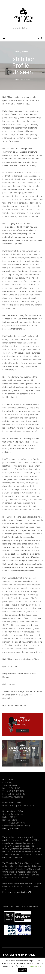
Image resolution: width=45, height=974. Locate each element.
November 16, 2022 (22, 79)
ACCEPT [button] (22, 970)
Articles (17, 52)
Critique (23, 718)
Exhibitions (26, 52)
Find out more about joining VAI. (16, 892)
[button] (42, 38)
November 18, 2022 (22, 755)
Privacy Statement (10, 828)
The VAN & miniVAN (19, 955)
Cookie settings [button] (34, 966)
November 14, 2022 (22, 725)
